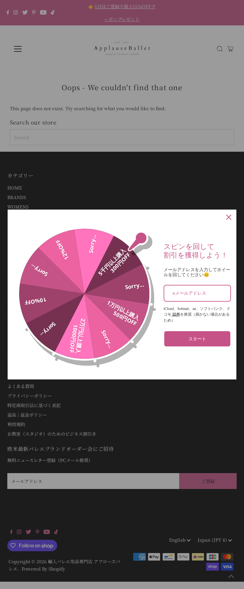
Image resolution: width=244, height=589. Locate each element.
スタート (197, 339)
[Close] (228, 217)
